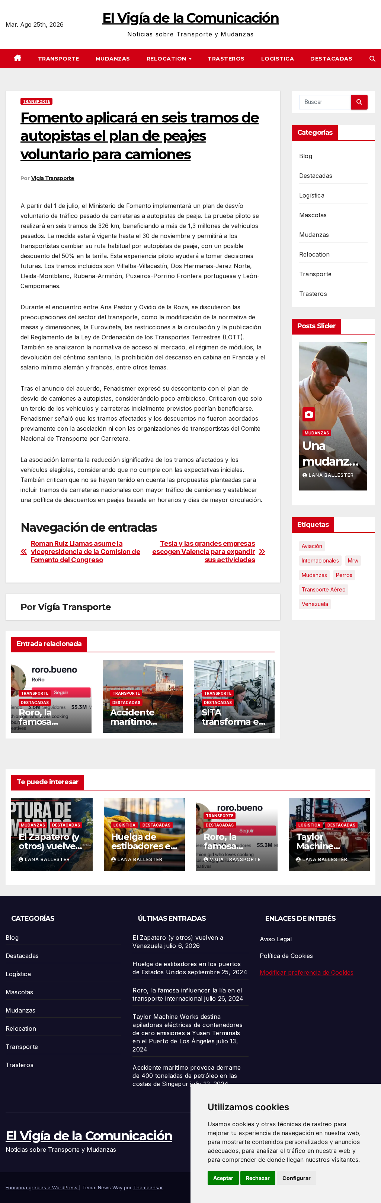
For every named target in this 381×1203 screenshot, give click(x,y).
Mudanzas (113, 58)
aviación (312, 546)
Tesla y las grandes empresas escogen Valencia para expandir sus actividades (203, 551)
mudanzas (314, 575)
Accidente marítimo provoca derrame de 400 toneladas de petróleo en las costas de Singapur (186, 1076)
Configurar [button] (296, 1178)
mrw (353, 560)
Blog (305, 156)
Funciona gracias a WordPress (42, 1187)
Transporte (58, 58)
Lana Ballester (331, 475)
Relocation (167, 58)
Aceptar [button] (223, 1178)
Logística (277, 58)
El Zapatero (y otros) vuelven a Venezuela (50, 846)
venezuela (315, 604)
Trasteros (226, 58)
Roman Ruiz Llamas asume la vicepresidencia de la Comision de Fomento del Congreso (85, 551)
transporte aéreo (324, 589)
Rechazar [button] (258, 1178)
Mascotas (313, 215)
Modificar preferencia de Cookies (306, 972)
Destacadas (331, 58)
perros (344, 575)
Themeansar (148, 1187)
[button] (372, 58)
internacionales (320, 560)
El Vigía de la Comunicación (190, 18)
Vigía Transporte (52, 178)
